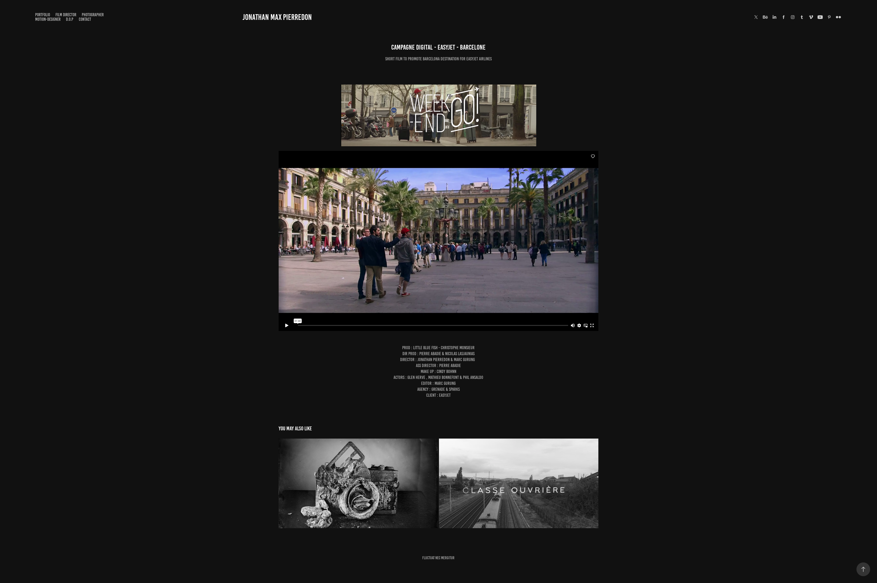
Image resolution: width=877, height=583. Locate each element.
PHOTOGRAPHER (93, 14)
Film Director (65, 14)
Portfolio (42, 14)
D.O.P (69, 19)
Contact (85, 19)
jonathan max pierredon (277, 17)
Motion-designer (48, 19)
